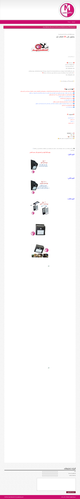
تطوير (18, 496)
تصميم (21, 496)
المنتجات (73, 21)
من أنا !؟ (69, 21)
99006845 (69, 133)
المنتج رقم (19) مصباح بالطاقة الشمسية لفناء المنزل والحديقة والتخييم (59, 27)
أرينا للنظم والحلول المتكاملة (10, 496)
